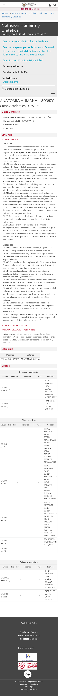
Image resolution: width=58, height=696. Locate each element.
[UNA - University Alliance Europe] (28, 674)
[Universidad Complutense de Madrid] (29, 4)
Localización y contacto (29, 684)
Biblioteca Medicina (29, 639)
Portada (6, 13)
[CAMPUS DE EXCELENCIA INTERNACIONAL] (27, 665)
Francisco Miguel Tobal (30, 60)
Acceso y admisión (13, 66)
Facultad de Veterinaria (29, 51)
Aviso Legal (29, 687)
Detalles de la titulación (15, 72)
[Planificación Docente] (53, 96)
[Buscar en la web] (54, 5)
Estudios (16, 13)
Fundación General (29, 632)
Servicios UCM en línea (29, 635)
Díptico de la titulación (17, 89)
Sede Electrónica (29, 623)
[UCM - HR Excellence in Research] (27, 657)
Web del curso (10, 78)
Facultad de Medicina (30, 9)
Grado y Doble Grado (32, 13)
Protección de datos (29, 689)
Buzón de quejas (26, 648)
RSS (29, 692)
